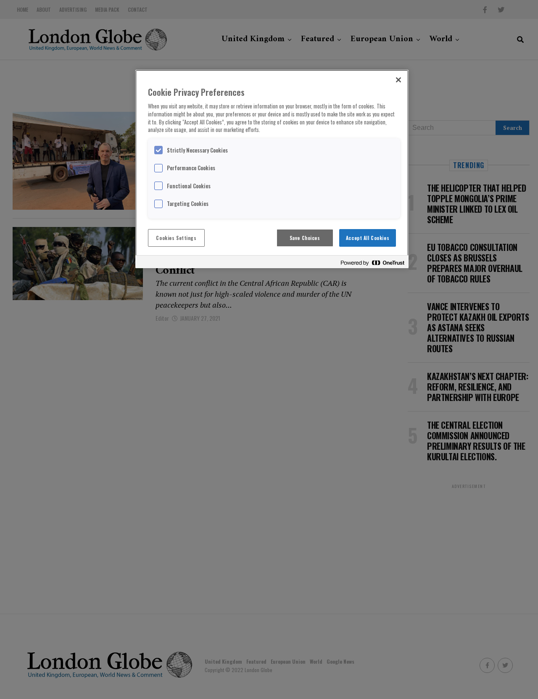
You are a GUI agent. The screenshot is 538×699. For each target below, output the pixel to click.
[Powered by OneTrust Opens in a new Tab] (372, 263)
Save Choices (305, 237)
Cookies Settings (176, 237)
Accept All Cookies (367, 237)
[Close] (398, 80)
